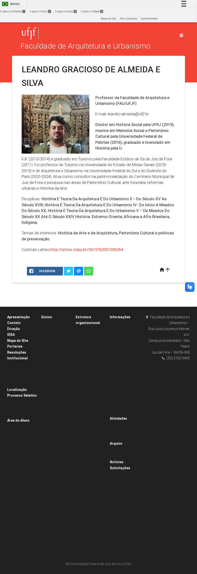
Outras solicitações (124, 544)
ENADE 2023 (119, 323)
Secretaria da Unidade (92, 380)
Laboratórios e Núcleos (92, 469)
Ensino (46, 317)
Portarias (15, 346)
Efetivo (14, 408)
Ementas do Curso (55, 348)
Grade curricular (54, 361)
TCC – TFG (119, 449)
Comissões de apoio (90, 539)
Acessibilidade (149, 18)
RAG (46, 425)
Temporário (17, 414)
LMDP (82, 507)
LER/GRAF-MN (86, 520)
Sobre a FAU (17, 364)
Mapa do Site (108, 18)
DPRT (81, 456)
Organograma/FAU (90, 329)
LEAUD (82, 533)
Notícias (116, 462)
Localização (17, 390)
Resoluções (16, 352)
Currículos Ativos (54, 342)
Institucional (17, 358)
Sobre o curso (52, 386)
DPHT (81, 462)
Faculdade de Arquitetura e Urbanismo (85, 46)
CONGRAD (118, 348)
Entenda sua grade (56, 476)
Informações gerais (56, 393)
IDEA (11, 335)
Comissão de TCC (89, 443)
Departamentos (87, 450)
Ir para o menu (40, 11)
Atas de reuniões (88, 367)
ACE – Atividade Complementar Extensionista (53, 329)
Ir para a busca (65, 11)
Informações (120, 317)
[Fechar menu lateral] (181, 35)
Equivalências (52, 450)
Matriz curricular (54, 431)
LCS (80, 501)
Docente (15, 401)
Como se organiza (55, 399)
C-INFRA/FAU (86, 545)
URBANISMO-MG (88, 513)
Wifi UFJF (118, 399)
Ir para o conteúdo (12, 11)
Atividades (118, 418)
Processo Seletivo (22, 395)
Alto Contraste (128, 18)
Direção (13, 329)
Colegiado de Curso (90, 437)
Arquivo (116, 443)
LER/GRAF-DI (85, 526)
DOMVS (83, 488)
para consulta (120, 456)
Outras (116, 437)
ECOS (81, 494)
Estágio (48, 355)
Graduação (51, 406)
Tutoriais (117, 355)
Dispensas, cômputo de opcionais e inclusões (56, 463)
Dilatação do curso (124, 537)
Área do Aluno (18, 420)
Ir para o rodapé (91, 11)
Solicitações (120, 468)
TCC (46, 482)
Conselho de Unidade (91, 335)
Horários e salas (54, 380)
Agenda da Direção (22, 383)
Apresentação (18, 317)
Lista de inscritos (122, 329)
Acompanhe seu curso (126, 550)
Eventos (117, 431)
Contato (14, 323)
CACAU (116, 424)
